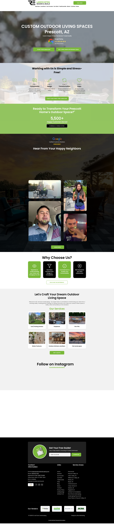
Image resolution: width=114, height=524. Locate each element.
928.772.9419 (41, 475)
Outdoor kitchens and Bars (57, 346)
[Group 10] (42, 485)
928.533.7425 (35, 473)
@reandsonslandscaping (57, 367)
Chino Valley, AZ (72, 475)
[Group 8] (36, 485)
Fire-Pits (77, 326)
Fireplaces (57, 326)
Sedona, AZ (71, 488)
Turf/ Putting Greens (37, 326)
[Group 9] (39, 485)
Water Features (37, 346)
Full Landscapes (77, 346)
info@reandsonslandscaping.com (40, 471)
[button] (37, 7)
